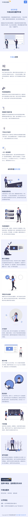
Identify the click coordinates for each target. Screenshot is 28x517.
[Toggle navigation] (25, 2)
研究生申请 (3, 493)
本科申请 (9, 493)
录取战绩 (15, 493)
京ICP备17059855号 (21, 515)
